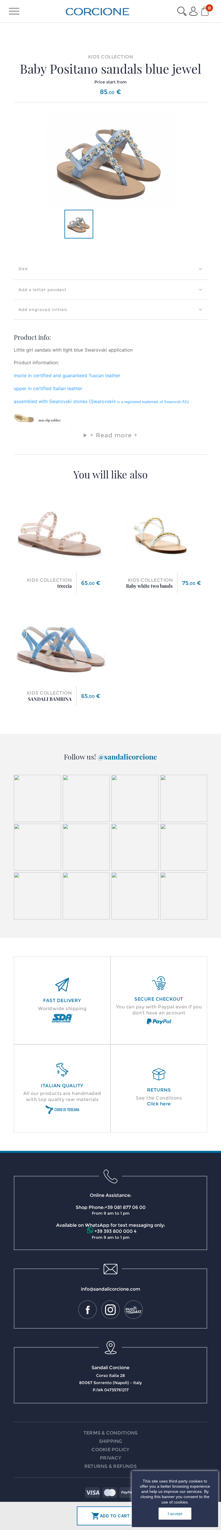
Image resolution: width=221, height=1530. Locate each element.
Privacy (110, 1458)
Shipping (110, 1441)
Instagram (110, 1309)
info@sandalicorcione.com (110, 1289)
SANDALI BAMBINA (50, 699)
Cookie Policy (110, 1449)
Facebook (87, 1309)
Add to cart (110, 1516)
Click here (159, 1104)
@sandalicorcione (127, 756)
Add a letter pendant (42, 289)
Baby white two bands (149, 586)
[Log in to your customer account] (193, 11)
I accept (175, 1513)
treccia (64, 586)
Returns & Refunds (110, 1466)
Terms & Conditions (110, 1433)
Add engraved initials (42, 309)
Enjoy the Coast (133, 1309)
